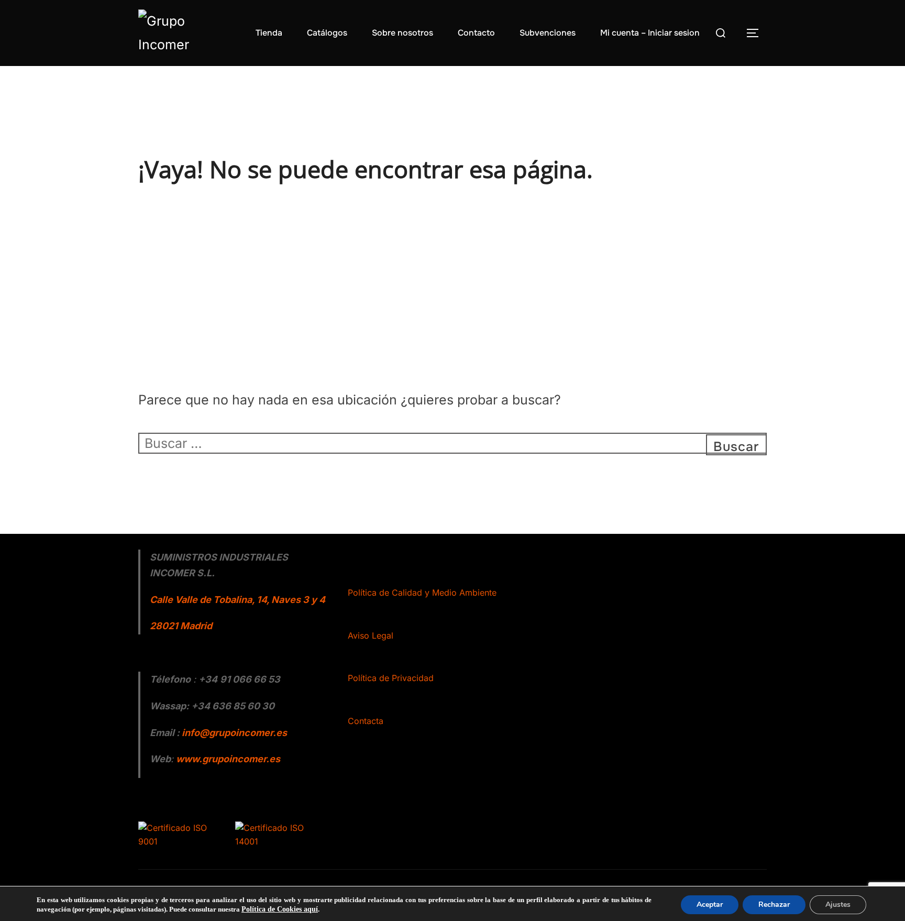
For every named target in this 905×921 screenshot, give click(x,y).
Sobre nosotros (402, 32)
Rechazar (774, 904)
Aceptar (710, 904)
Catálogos (327, 32)
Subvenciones (548, 32)
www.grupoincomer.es (228, 758)
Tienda (269, 32)
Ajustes (838, 904)
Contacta (365, 721)
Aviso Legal (370, 635)
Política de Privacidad (391, 678)
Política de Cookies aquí (279, 909)
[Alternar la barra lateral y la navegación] (756, 33)
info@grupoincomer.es (234, 732)
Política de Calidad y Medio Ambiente (422, 592)
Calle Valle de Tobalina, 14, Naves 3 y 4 (237, 599)
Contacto (476, 32)
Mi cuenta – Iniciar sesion (650, 32)
